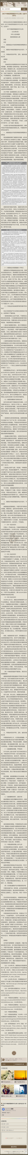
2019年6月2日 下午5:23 (10, 1110)
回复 (3, 1115)
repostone (8, 1108)
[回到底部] (26, 1153)
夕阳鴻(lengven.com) (9, 1151)
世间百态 (14, 18)
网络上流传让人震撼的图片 (9, 1096)
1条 (18, 18)
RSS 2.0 (10, 1060)
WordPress (20, 1151)
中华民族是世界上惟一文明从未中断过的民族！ (20, 1064)
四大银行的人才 (21, 1096)
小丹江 (4, 1064)
